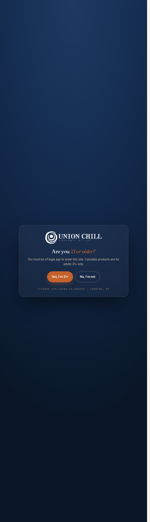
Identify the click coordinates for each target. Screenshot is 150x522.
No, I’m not (88, 277)
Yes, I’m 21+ (60, 277)
